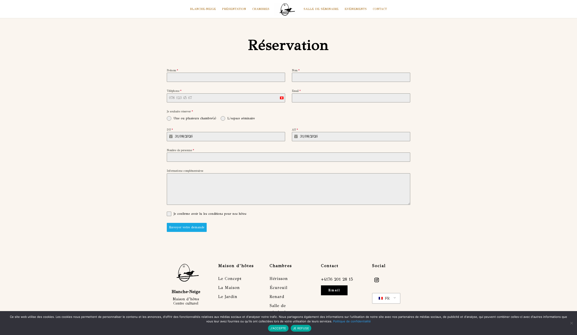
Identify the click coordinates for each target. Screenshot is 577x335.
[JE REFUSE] (571, 323)
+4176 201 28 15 (337, 279)
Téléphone (174, 90)
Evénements (356, 9)
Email (296, 90)
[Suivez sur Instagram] (376, 279)
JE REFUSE (301, 328)
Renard (277, 296)
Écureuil (278, 287)
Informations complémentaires (185, 170)
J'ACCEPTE (278, 328)
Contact (380, 9)
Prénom (172, 70)
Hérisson (279, 278)
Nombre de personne (180, 150)
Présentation (234, 9)
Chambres (260, 9)
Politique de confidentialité (352, 321)
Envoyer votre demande (186, 227)
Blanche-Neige (203, 9)
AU (295, 129)
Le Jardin (227, 296)
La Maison (229, 287)
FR (386, 298)
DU (170, 129)
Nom (296, 70)
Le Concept (230, 278)
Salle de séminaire (321, 9)
